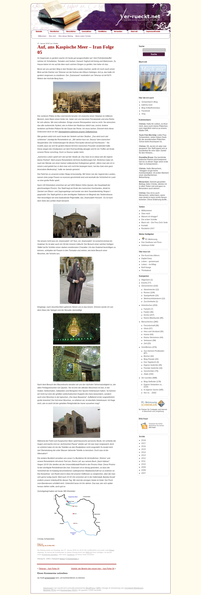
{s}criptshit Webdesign (133, 588)
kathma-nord (146, 105)
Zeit (145, 343)
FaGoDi (147, 309)
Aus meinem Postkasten (154, 351)
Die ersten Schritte (149, 219)
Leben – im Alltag (148, 264)
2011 (143, 461)
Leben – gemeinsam (150, 261)
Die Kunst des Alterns (150, 255)
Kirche (146, 315)
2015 (143, 449)
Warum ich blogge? (149, 216)
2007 (143, 473)
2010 (143, 464)
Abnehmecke (149, 289)
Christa (142, 124)
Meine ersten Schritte (83, 36)
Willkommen (42, 36)
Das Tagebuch (150, 362)
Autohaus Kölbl (147, 245)
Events (144, 283)
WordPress (90, 588)
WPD (98, 588)
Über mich (52, 36)
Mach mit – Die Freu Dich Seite (154, 222)
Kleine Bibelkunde (151, 318)
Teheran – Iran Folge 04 (49, 569)
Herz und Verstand (152, 331)
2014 (143, 452)
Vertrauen (148, 340)
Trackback (70, 554)
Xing (143, 114)
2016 (143, 446)
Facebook (145, 111)
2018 (143, 440)
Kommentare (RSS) (68, 590)
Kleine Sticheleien (151, 337)
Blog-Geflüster (150, 381)
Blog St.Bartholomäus (150, 108)
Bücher (147, 356)
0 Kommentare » (72, 559)
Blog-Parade (149, 359)
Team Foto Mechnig (147, 135)
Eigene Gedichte (151, 365)
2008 (143, 470)
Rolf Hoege (146, 267)
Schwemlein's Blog (149, 102)
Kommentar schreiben (50, 554)
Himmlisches (54, 31)
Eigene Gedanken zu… (154, 384)
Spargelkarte (149, 295)
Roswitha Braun (146, 157)
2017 (143, 443)
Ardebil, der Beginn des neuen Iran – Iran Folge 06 (92, 569)
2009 (143, 467)
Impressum (48, 588)
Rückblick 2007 (148, 228)
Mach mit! (134, 31)
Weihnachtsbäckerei (152, 298)
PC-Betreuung (151, 239)
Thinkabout (146, 270)
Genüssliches (86, 31)
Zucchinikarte (149, 301)
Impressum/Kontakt (153, 31)
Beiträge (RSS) (49, 590)
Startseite (39, 31)
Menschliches (71, 31)
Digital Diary (146, 258)
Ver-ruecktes (118, 31)
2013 (143, 455)
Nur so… (147, 393)
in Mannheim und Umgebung (153, 411)
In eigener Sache (151, 390)
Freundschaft (149, 325)
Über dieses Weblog (65, 36)
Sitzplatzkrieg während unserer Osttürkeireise (77, 132)
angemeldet (50, 578)
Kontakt (144, 225)
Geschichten (149, 371)
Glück (146, 328)
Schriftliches (102, 31)
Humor (146, 334)
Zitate (146, 374)
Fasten (146, 312)
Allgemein (145, 280)
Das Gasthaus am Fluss (151, 242)
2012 (143, 458)
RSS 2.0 (89, 552)
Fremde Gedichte (151, 368)
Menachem (144, 182)
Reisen (111, 550)
